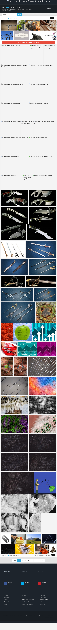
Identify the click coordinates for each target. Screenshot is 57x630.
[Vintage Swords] (18, 312)
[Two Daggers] (14, 267)
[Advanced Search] (52, 2)
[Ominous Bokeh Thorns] (42, 405)
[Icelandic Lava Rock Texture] (14, 443)
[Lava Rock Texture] (17, 483)
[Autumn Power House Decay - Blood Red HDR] (20, 366)
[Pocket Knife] (42, 146)
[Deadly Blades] (14, 215)
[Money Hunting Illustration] (45, 483)
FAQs (5, 604)
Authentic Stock (43, 601)
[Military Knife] (13, 232)
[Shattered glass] (42, 366)
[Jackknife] (11, 182)
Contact (24, 595)
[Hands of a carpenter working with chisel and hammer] (48, 25)
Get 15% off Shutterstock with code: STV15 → (28, 42)
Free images (42, 595)
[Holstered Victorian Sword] (13, 281)
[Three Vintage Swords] (42, 267)
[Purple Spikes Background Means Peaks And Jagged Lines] (46, 349)
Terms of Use (7, 601)
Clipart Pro (42, 604)
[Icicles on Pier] (14, 405)
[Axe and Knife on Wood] (42, 165)
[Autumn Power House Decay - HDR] (7, 366)
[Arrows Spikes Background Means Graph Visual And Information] (44, 332)
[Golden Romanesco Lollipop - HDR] (50, 54)
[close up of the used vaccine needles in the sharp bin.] (24, 549)
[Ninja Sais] (17, 294)
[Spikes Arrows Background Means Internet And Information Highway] (27, 349)
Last (42, 560)
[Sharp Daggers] (44, 182)
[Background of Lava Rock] (42, 443)
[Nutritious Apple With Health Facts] (22, 332)
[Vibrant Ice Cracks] (42, 386)
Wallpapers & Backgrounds (28, 599)
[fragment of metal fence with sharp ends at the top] (7, 35)
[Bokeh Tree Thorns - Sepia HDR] (14, 146)
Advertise (6, 597)
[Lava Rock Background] (42, 462)
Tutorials (24, 597)
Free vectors (43, 597)
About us (6, 595)
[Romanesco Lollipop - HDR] (36, 54)
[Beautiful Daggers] (14, 198)
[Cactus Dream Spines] (42, 424)
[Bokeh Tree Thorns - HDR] (44, 128)
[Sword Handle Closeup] (41, 281)
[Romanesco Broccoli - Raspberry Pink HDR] (14, 73)
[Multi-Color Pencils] (26, 128)
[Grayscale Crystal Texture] (14, 503)
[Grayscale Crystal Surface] (14, 522)
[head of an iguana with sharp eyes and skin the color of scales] (32, 25)
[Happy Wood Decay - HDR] (46, 312)
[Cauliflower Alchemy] (14, 424)
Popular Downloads (26, 601)
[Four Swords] (13, 249)
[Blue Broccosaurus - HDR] (42, 73)
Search (48, 8)
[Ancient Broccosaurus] (14, 92)
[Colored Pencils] (10, 128)
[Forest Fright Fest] (27, 182)
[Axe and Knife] (14, 165)
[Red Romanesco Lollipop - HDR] (7, 332)
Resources (6, 599)
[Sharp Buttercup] (42, 92)
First (15, 560)
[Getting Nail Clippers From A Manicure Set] (9, 349)
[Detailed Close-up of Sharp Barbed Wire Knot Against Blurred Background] (9, 25)
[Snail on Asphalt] (15, 54)
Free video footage (44, 599)
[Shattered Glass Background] (14, 386)
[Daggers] (42, 215)
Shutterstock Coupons (27, 604)
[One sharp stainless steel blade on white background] (5, 539)
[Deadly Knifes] (42, 198)
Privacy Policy (50, 615)
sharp (8, 18)
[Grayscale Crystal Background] (42, 503)
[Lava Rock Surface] (14, 462)
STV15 (52, 18)
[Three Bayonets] (41, 249)
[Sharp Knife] (41, 232)
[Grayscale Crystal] (35, 522)
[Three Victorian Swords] (45, 294)
